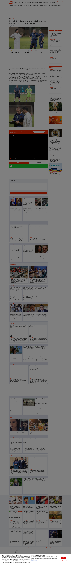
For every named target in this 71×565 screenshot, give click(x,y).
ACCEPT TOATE (63, 557)
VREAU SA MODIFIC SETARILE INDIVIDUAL (63, 560)
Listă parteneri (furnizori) (34, 560)
